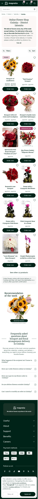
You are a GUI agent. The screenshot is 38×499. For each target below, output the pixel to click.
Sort (33, 51)
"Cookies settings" (14, 487)
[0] (23, 3)
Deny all (10, 494)
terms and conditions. (19, 483)
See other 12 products (19, 273)
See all (19, 43)
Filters (8, 51)
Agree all (27, 494)
